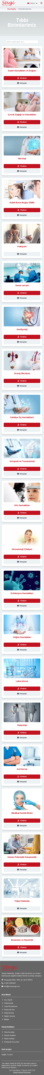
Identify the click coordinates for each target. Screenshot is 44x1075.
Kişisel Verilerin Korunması (22, 1072)
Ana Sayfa (11, 9)
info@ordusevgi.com (12, 986)
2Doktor (23, 293)
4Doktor (23, 78)
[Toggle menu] (41, 3)
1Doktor (23, 166)
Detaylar (23, 83)
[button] (22, 66)
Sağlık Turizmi (7, 1055)
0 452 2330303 (10, 983)
